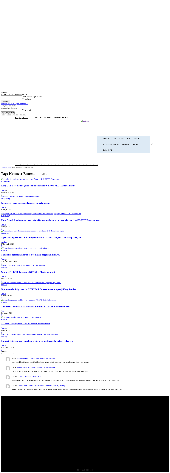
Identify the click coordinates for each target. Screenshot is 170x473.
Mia (2, 311)
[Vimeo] (150, 117)
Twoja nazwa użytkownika (32, 97)
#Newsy (4, 250)
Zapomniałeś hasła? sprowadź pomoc (14, 104)
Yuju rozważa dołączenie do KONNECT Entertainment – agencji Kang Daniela (38, 289)
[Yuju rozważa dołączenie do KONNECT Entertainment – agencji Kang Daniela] (31, 283)
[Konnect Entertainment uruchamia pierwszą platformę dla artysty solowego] (29, 334)
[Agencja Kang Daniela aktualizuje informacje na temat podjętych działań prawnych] (32, 231)
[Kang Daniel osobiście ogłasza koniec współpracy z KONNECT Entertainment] (31, 179)
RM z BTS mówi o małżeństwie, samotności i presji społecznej (42, 386)
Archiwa (4, 352)
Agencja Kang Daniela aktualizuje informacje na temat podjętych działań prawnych (41, 237)
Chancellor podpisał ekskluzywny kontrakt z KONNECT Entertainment (35, 306)
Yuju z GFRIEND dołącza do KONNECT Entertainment (28, 272)
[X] (147, 117)
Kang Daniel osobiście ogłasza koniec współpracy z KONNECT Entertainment (38, 185)
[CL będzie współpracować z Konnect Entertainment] (21, 317)
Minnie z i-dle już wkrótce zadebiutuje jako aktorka (36, 358)
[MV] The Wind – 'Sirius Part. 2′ (31, 377)
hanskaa (4, 242)
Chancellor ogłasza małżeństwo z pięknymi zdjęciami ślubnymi (30, 255)
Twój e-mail (26, 110)
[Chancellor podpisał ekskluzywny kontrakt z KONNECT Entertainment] (28, 300)
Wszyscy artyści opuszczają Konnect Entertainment (25, 203)
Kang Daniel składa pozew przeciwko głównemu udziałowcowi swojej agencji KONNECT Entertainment (50, 220)
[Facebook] (140, 117)
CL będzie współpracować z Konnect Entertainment (25, 323)
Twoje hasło (26, 99)
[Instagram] (144, 117)
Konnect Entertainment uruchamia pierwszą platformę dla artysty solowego (37, 341)
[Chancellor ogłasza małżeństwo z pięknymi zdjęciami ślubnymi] (25, 248)
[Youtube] (153, 117)
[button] (152, 144)
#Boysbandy (5, 181)
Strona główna (6, 168)
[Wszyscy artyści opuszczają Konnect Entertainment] (20, 196)
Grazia (3, 190)
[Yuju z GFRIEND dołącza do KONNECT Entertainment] (23, 265)
